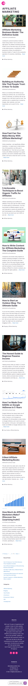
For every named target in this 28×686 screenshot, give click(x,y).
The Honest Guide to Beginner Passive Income (12, 356)
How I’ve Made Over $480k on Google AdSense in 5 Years (12, 405)
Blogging (6, 326)
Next (17, 553)
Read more (6, 157)
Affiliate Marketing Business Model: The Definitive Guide (12, 32)
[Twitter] (16, 653)
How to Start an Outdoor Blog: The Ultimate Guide (11, 303)
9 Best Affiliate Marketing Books (10, 458)
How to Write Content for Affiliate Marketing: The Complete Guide (13, 248)
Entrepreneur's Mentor (9, 597)
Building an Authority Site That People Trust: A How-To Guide (13, 84)
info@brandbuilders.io (16, 671)
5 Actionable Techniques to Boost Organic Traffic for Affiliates (12, 192)
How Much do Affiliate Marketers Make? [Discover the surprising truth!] (13, 516)
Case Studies (7, 430)
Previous (5, 553)
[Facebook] (11, 653)
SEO (5, 599)
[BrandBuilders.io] (3, 3)
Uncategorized (7, 601)
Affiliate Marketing (8, 59)
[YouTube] (14, 653)
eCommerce (6, 595)
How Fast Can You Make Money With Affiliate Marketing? (12, 136)
